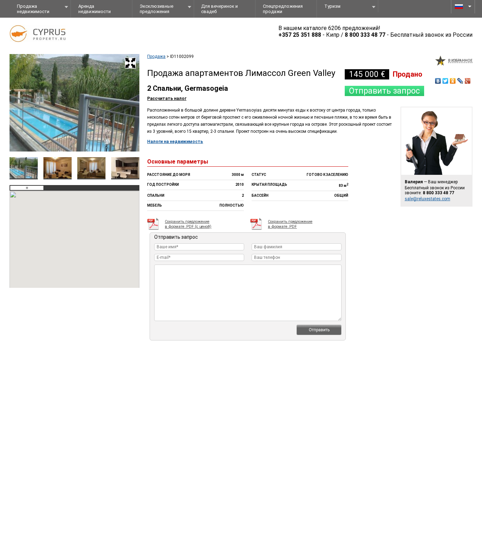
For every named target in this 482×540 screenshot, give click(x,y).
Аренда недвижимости (94, 9)
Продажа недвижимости (33, 9)
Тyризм (332, 6)
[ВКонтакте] (438, 80)
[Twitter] (445, 80)
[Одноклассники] (453, 80)
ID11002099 (182, 56)
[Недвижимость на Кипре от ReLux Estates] (43, 44)
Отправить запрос (384, 91)
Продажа (156, 56)
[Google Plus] (467, 80)
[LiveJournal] (460, 80)
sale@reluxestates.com (427, 198)
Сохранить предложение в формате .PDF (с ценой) (188, 224)
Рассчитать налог (166, 98)
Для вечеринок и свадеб (219, 9)
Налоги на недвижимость (175, 141)
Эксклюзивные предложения (156, 9)
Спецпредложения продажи (283, 9)
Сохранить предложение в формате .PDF (290, 224)
